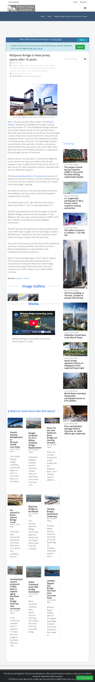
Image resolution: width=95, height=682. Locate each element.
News (49, 16)
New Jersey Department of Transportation (29, 176)
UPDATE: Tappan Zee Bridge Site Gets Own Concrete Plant (51, 589)
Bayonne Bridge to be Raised (33, 509)
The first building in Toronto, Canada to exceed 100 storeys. (74, 295)
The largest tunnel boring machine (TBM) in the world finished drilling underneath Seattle (73, 172)
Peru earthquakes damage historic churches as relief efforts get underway (74, 430)
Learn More (38, 48)
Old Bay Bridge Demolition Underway (52, 513)
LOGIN (75, 2)
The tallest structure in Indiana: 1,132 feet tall (74, 232)
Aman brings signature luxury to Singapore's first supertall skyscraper (74, 364)
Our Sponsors (13, 2)
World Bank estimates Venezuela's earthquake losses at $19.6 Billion (75, 397)
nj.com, (19, 278)
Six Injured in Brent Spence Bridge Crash (15, 516)
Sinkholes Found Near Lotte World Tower (75, 336)
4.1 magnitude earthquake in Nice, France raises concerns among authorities (74, 203)
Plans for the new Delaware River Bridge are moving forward (52, 435)
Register (80, 47)
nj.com (26, 278)
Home (43, 16)
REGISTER (83, 2)
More (82, 40)
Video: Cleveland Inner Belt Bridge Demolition (34, 587)
